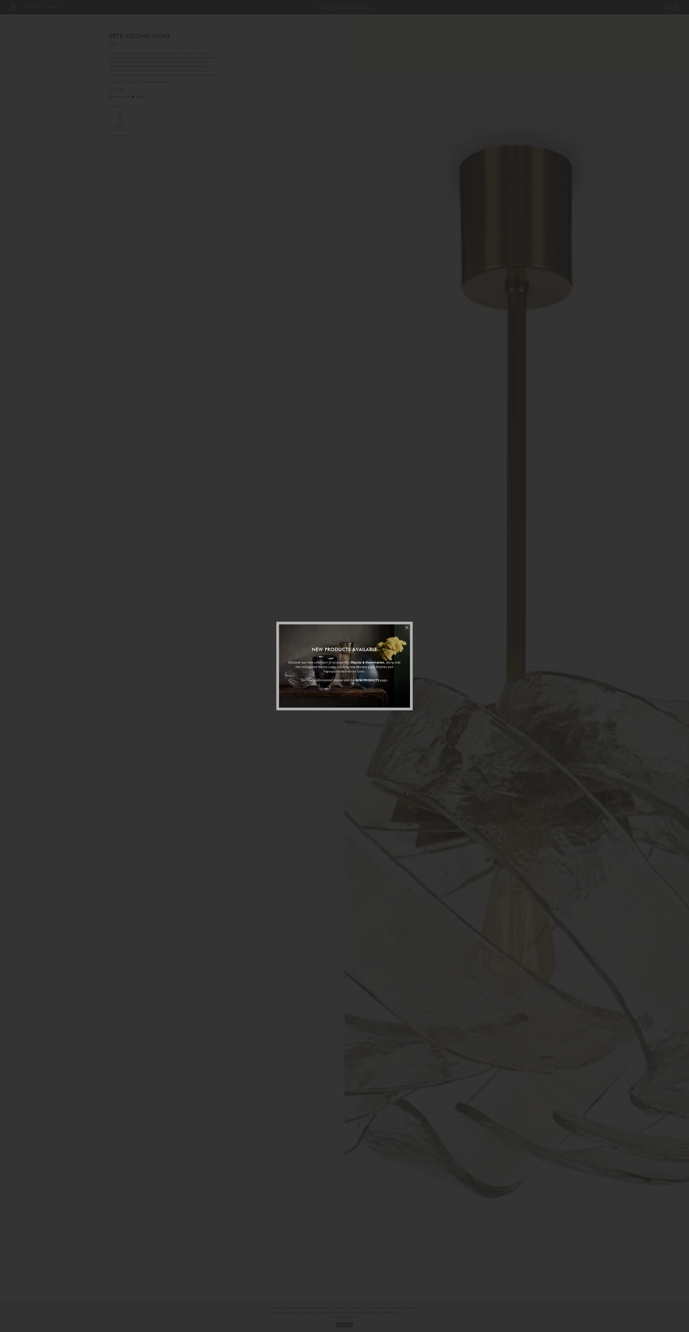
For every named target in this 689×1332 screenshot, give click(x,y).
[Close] (409, 626)
